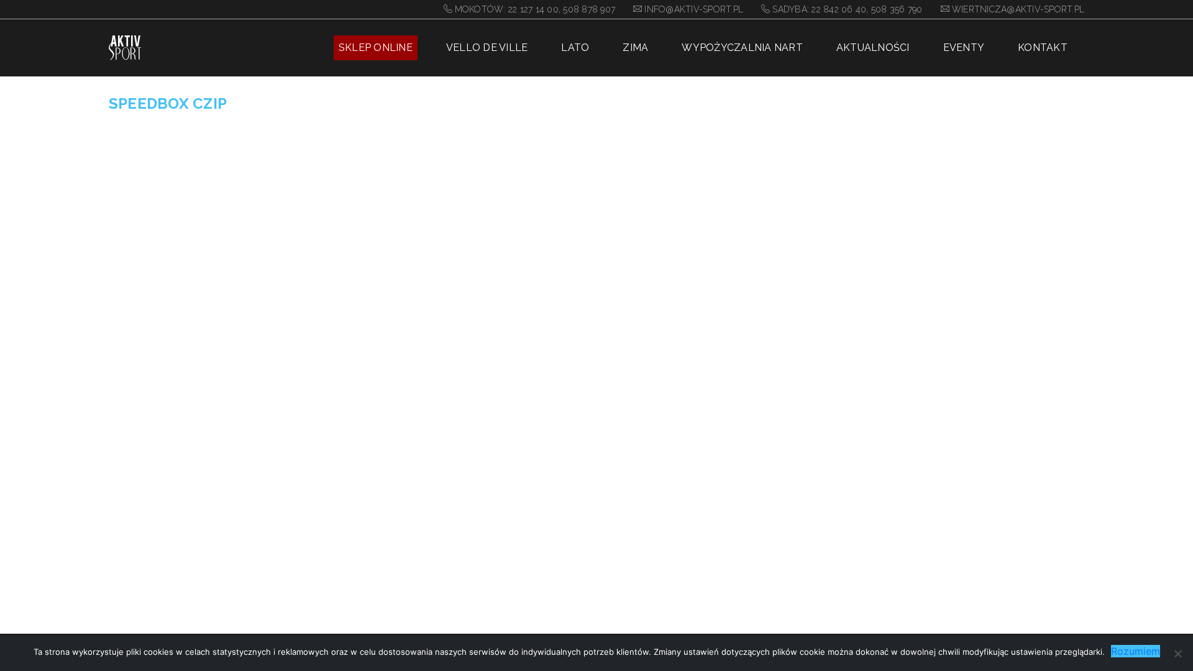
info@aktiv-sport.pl (693, 9)
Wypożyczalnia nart (742, 47)
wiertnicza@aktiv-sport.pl (1018, 9)
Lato (575, 47)
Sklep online (376, 47)
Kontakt (1042, 47)
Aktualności (873, 47)
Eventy (964, 47)
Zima (635, 47)
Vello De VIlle (487, 47)
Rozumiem (1135, 651)
